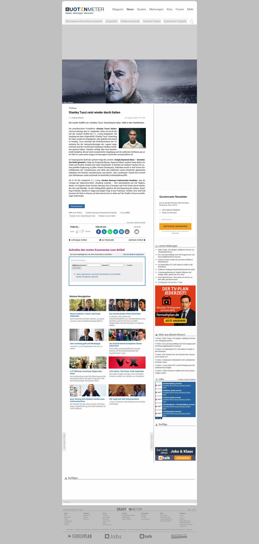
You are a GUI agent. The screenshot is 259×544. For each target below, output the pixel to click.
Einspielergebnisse (166, 519)
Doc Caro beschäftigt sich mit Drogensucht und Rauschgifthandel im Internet (176, 255)
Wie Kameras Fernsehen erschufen (84, 21)
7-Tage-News (68, 521)
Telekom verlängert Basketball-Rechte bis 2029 (176, 269)
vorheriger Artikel (78, 240)
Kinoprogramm (165, 529)
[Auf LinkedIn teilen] (121, 232)
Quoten (141, 9)
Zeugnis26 (111, 21)
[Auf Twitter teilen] (104, 232)
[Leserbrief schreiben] (137, 232)
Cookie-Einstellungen (186, 524)
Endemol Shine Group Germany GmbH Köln (176, 385)
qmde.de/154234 (139, 222)
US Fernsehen (105, 529)
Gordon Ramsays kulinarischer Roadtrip (101, 213)
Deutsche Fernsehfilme (178, 529)
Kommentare (77, 206)
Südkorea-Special (130, 21)
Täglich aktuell (126, 519)
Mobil (66, 519)
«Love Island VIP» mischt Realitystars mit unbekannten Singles (175, 366)
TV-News (105, 515)
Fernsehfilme (146, 529)
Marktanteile (126, 517)
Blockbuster (137, 529)
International (107, 521)
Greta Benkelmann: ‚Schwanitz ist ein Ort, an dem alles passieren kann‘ (175, 278)
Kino (170, 9)
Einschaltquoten (121, 529)
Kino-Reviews (145, 519)
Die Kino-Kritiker (165, 517)
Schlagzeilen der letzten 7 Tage (170, 282)
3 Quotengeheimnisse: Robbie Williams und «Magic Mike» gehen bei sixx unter (174, 273)
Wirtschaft (106, 519)
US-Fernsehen (107, 525)
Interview (86, 519)
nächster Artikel (136, 240)
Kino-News (163, 515)
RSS (65, 515)
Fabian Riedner (78, 118)
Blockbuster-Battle (165, 521)
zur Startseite (107, 240)
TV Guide (130, 529)
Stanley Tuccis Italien (106, 216)
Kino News (70, 529)
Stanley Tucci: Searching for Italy (82, 216)
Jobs (181, 517)
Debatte (143, 515)
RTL (95, 134)
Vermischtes (106, 517)
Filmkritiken (96, 529)
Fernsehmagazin (86, 529)
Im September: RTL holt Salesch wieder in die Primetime (175, 265)
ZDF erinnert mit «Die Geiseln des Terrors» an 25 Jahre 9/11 (175, 355)
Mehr (190, 9)
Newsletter (67, 517)
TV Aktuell (77, 529)
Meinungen (156, 9)
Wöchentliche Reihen (128, 515)
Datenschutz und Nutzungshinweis (185, 521)
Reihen (85, 517)
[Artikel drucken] (127, 232)
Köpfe (104, 523)
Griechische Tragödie (175, 21)
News (130, 9)
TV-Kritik (143, 517)
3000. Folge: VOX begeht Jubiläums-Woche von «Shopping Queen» (176, 250)
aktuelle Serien (155, 529)
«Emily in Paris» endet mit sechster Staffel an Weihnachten (175, 260)
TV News (112, 529)
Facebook (67, 523)
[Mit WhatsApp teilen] (110, 232)
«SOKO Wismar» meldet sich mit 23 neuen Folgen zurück (175, 372)
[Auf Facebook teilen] (98, 232)
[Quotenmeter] (84, 10)
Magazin (117, 9)
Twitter (66, 525)
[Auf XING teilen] (116, 232)
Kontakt (182, 519)
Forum (180, 9)
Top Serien (189, 529)
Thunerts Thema (151, 21)
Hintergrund (87, 515)
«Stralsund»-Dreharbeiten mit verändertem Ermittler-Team (175, 361)
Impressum (183, 526)
